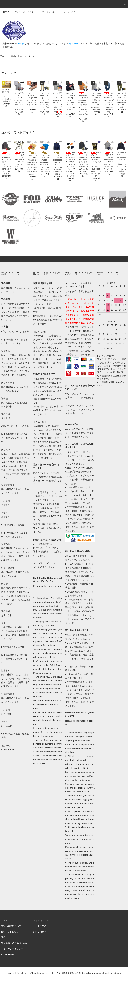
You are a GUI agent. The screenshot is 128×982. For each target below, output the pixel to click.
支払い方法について (11, 926)
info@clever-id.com (111, 973)
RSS (3, 954)
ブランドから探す (48, 12)
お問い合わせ (39, 932)
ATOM (10, 954)
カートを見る (39, 926)
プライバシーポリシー (12, 948)
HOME (6, 12)
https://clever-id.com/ (90, 973)
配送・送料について (11, 932)
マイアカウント (41, 920)
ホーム (4, 920)
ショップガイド (68, 12)
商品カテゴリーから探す (25, 12)
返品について (7, 937)
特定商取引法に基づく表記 (14, 943)
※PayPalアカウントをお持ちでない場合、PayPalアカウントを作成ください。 (79, 409)
